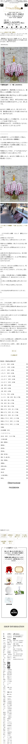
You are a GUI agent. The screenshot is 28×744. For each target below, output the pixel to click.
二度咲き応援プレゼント (17, 536)
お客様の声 (14, 355)
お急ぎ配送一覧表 (3, 542)
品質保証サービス (10, 535)
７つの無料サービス (3, 535)
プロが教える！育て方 (24, 535)
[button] (1, 5)
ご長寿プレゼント (10, 542)
